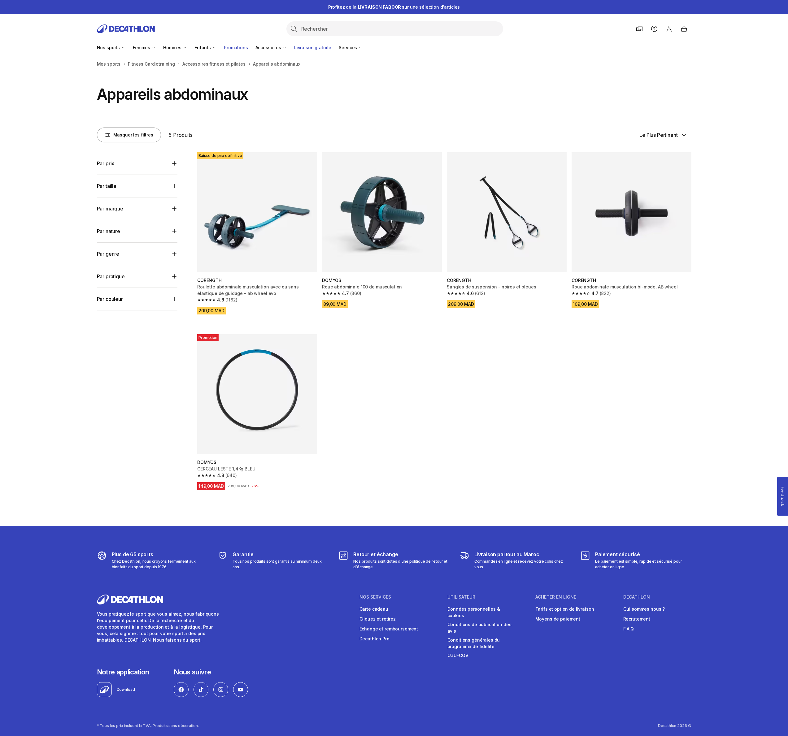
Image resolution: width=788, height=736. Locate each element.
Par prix (106, 163)
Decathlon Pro (374, 638)
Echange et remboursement (388, 628)
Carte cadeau (373, 609)
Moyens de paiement (557, 618)
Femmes (142, 47)
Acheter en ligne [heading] (555, 597)
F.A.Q (628, 628)
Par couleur (110, 299)
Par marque (110, 209)
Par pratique (111, 276)
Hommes (173, 47)
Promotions (236, 47)
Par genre (108, 254)
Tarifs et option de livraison (564, 609)
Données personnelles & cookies (473, 612)
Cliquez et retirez (377, 618)
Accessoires (268, 47)
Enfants (203, 47)
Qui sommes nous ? (644, 609)
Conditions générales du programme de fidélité (473, 643)
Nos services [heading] (375, 597)
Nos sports (109, 47)
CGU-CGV (457, 655)
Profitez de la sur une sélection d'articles (394, 7)
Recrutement (636, 618)
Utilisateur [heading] (461, 597)
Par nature (108, 231)
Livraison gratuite (312, 47)
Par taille (106, 186)
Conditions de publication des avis (479, 628)
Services (348, 47)
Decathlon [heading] (636, 597)
